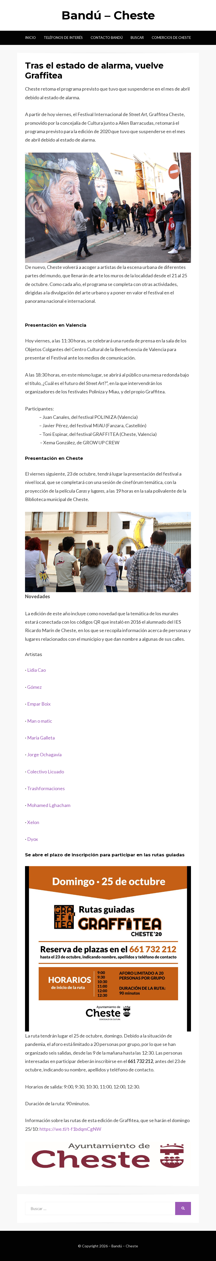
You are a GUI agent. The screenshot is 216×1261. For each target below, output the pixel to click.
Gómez (34, 687)
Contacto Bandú (107, 37)
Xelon (33, 822)
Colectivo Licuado (45, 771)
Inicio (30, 37)
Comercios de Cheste (171, 37)
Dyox (32, 839)
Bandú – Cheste (108, 15)
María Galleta (41, 738)
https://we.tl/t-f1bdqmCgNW (70, 1129)
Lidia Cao (36, 670)
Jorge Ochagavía (44, 754)
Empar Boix (39, 704)
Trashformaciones (46, 788)
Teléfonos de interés (63, 37)
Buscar (137, 37)
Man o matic (39, 721)
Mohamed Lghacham (48, 805)
